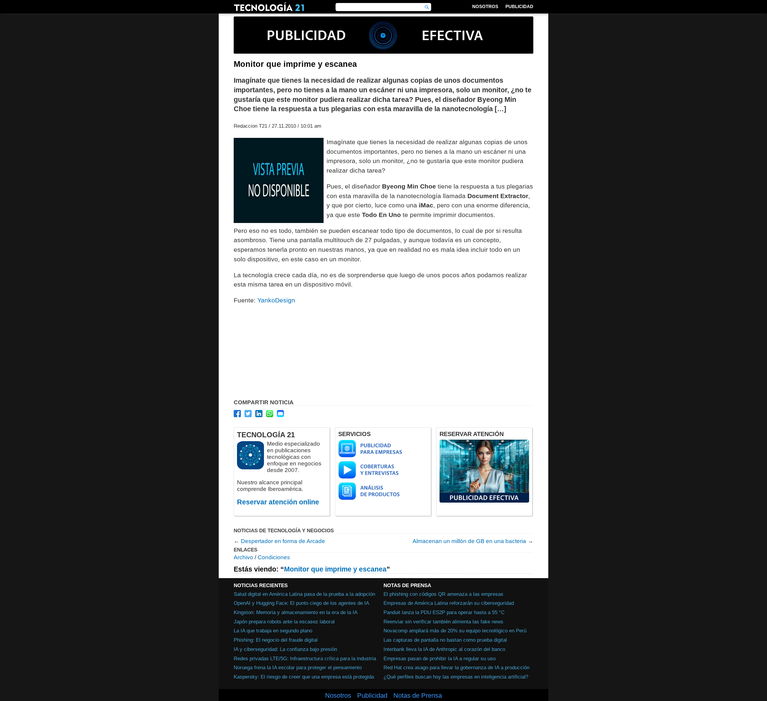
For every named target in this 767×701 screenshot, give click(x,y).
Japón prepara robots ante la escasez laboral (284, 622)
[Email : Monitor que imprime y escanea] (280, 413)
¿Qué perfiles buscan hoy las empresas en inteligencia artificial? (456, 677)
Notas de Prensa (417, 695)
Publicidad (519, 6)
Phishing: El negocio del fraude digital (276, 640)
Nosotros (485, 6)
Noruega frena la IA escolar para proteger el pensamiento (298, 667)
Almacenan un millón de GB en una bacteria (469, 541)
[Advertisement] (383, 353)
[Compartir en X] (248, 413)
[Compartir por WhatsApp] (269, 413)
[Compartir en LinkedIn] (258, 413)
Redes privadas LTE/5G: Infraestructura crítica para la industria (305, 658)
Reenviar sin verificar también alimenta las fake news (443, 622)
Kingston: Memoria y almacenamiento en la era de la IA (295, 612)
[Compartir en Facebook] (237, 413)
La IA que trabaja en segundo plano (273, 631)
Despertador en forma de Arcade (283, 541)
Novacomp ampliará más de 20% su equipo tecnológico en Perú (455, 631)
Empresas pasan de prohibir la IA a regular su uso (440, 658)
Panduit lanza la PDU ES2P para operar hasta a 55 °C (444, 612)
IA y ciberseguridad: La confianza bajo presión (285, 649)
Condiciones (274, 557)
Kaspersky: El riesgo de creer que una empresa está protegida (304, 677)
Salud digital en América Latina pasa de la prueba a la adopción (304, 594)
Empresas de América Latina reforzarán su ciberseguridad (449, 603)
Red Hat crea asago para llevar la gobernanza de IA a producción (456, 667)
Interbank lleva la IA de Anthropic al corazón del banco (444, 649)
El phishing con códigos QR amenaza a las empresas (443, 594)
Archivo (243, 557)
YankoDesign (276, 300)
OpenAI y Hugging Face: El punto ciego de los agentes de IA (301, 603)
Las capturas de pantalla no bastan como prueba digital (445, 640)
